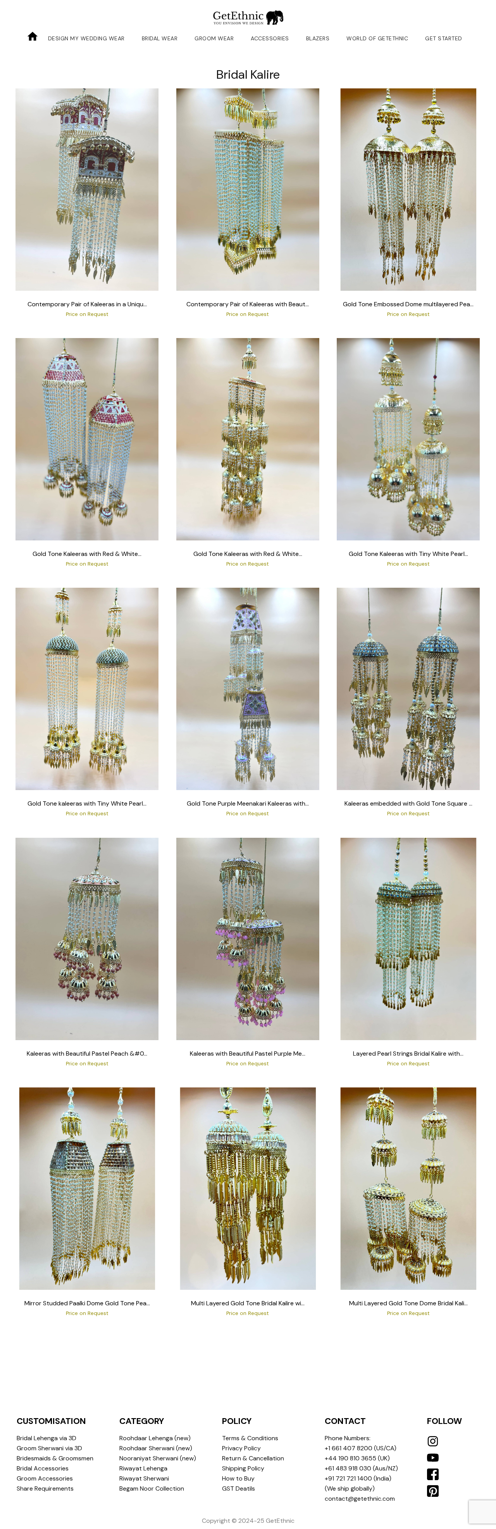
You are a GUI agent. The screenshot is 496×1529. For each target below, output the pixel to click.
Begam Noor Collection (151, 1488)
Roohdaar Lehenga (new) (155, 1438)
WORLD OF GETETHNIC (377, 38)
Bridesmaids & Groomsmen (55, 1458)
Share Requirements (45, 1488)
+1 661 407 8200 (348, 1448)
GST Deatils (238, 1488)
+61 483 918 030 (348, 1468)
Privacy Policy (241, 1448)
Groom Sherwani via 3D (49, 1448)
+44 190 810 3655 (350, 1458)
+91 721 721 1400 (348, 1478)
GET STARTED (443, 38)
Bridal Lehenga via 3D (46, 1438)
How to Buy (238, 1478)
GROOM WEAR (214, 38)
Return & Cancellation (253, 1458)
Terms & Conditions (250, 1438)
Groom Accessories (45, 1478)
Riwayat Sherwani (144, 1478)
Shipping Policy (243, 1468)
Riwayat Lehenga (143, 1468)
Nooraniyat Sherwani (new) (157, 1458)
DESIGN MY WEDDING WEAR (86, 38)
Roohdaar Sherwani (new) (155, 1448)
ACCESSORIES (270, 38)
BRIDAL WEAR (160, 38)
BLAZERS (318, 38)
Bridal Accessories (43, 1468)
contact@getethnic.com (360, 1498)
